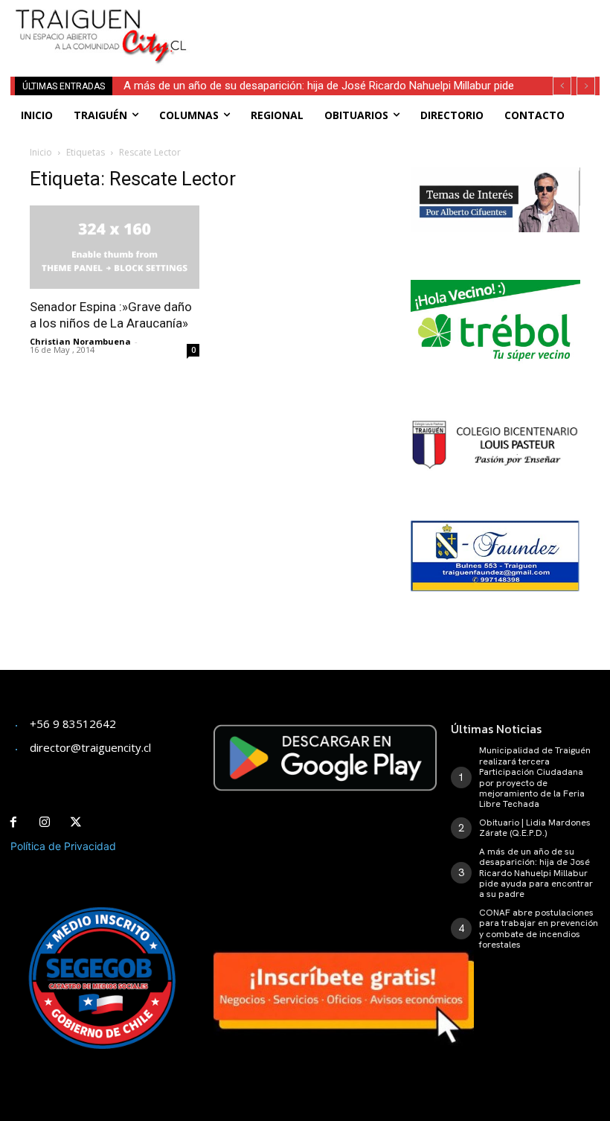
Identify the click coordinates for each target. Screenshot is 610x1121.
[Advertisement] (388, 22)
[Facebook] (13, 822)
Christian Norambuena (80, 341)
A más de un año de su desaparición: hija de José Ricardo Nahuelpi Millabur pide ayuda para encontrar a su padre (536, 873)
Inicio (41, 152)
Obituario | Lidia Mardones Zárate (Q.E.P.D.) (535, 828)
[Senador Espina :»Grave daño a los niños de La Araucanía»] (114, 247)
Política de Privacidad (63, 846)
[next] (586, 86)
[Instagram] (45, 822)
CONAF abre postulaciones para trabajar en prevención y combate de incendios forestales (538, 929)
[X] (76, 822)
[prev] (562, 86)
